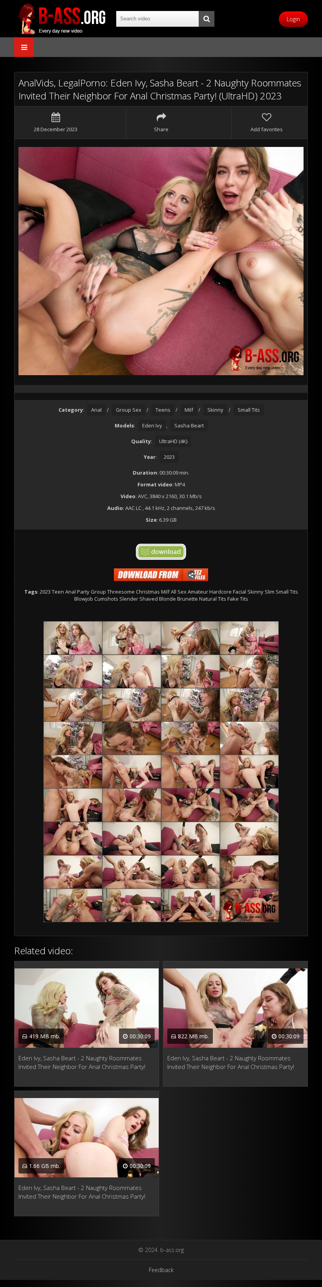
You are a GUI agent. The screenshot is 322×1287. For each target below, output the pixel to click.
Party (83, 591)
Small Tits (249, 409)
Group (98, 591)
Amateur (198, 591)
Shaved (148, 598)
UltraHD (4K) (173, 441)
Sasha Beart (189, 425)
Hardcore (220, 591)
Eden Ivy (152, 425)
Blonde (167, 598)
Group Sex (128, 409)
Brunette (187, 598)
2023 (169, 456)
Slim (269, 591)
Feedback (161, 1270)
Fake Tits (237, 598)
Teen (58, 591)
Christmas (148, 591)
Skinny (215, 409)
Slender (128, 598)
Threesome (121, 591)
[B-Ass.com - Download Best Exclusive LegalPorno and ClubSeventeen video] (61, 18)
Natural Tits (212, 598)
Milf (189, 409)
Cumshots (106, 598)
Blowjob (83, 598)
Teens (163, 409)
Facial (239, 591)
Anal (96, 409)
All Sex (179, 591)
